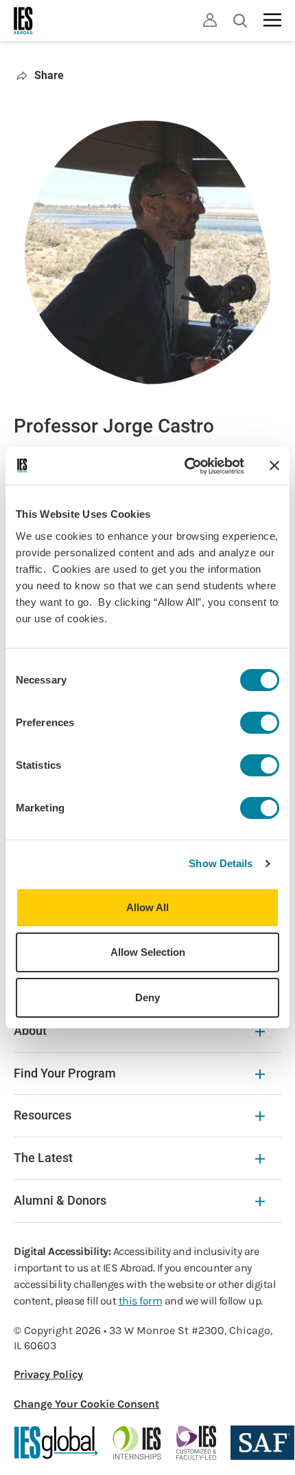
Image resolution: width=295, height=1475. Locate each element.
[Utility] (210, 20)
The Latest (43, 1157)
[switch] (259, 723)
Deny (147, 997)
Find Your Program (65, 1073)
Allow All (147, 907)
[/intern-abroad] (138, 1442)
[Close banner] (274, 465)
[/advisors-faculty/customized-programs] (196, 1442)
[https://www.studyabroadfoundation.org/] (262, 1442)
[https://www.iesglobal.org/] (56, 1442)
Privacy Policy (48, 1374)
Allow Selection (147, 952)
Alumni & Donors (60, 1200)
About (30, 1030)
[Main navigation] (272, 20)
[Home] (24, 20)
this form (141, 1300)
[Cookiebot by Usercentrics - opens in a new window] (185, 466)
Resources (42, 1115)
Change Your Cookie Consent (86, 1403)
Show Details (220, 863)
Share (49, 75)
